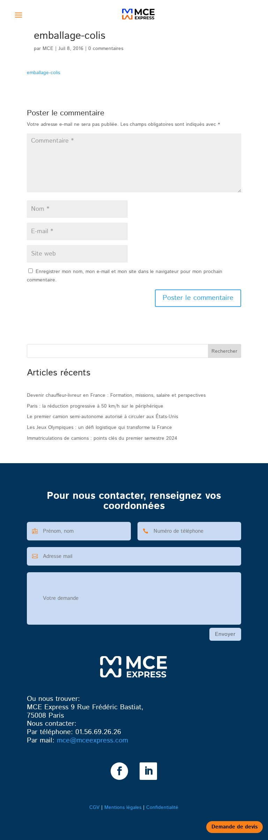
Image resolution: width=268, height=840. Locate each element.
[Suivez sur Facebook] (119, 771)
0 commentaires (105, 48)
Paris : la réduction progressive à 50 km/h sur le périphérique (95, 406)
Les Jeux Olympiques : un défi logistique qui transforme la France (99, 427)
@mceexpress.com (92, 740)
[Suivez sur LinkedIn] (148, 771)
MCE (48, 48)
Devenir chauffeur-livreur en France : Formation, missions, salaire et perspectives (116, 395)
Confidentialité (162, 807)
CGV (94, 807)
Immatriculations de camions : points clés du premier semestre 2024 (102, 438)
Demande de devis (234, 827)
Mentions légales (122, 807)
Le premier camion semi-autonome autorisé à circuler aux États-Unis (102, 416)
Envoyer (225, 634)
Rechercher (224, 351)
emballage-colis (43, 72)
